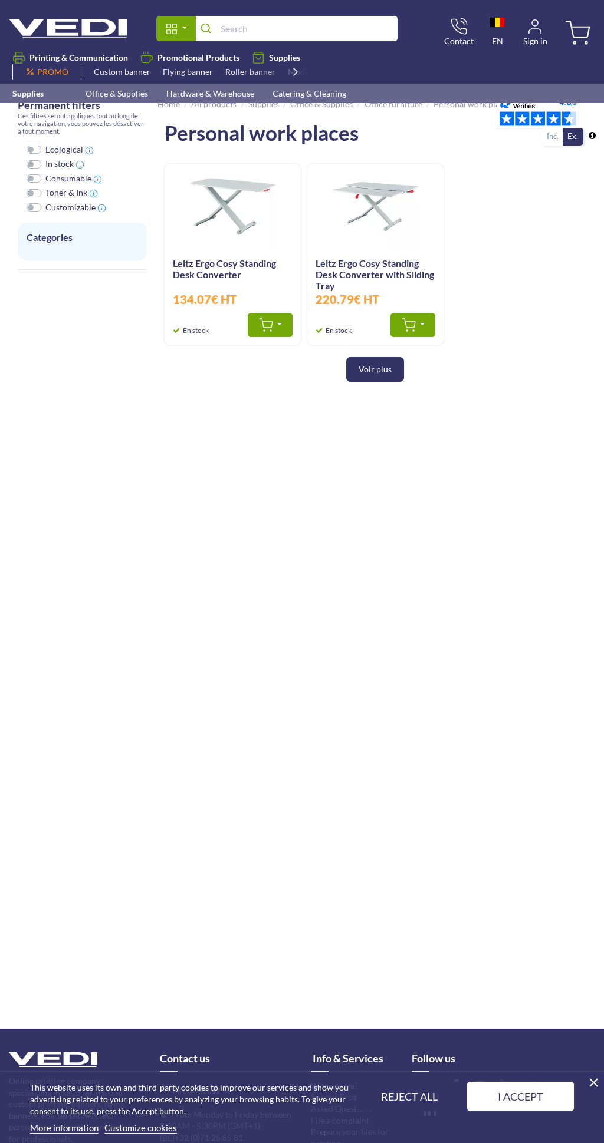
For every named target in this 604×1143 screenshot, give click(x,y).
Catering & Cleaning (309, 93)
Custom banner (122, 72)
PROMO (52, 72)
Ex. (572, 136)
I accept (520, 1096)
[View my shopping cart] (576, 33)
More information (64, 1127)
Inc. (553, 136)
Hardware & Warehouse (210, 93)
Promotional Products (198, 57)
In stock (59, 163)
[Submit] (208, 28)
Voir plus (375, 369)
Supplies (284, 57)
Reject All (409, 1096)
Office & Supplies (117, 93)
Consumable (68, 178)
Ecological (64, 149)
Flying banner (188, 72)
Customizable (70, 207)
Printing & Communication (78, 57)
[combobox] (296, 28)
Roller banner (250, 72)
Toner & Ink (66, 192)
